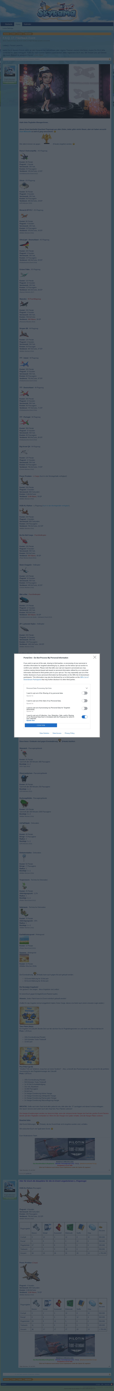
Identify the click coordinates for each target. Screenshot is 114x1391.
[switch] (85, 693)
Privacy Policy (69, 733)
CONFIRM (41, 725)
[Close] (95, 658)
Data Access (57, 733)
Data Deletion (44, 733)
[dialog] (57, 695)
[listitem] (57, 688)
